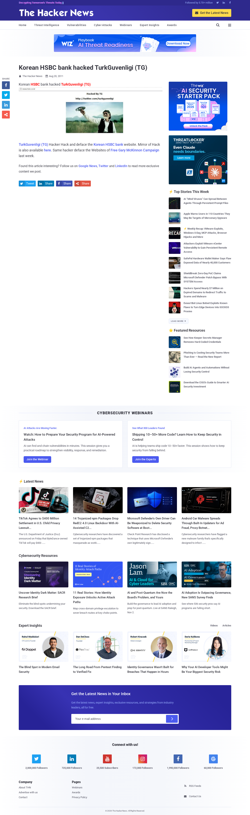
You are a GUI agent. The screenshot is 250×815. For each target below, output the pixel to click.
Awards (172, 25)
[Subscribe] (172, 719)
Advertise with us (28, 792)
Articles (226, 625)
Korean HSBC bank (108, 144)
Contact (23, 797)
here (47, 150)
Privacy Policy (79, 797)
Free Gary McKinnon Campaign (135, 150)
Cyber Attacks (103, 25)
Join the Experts (145, 459)
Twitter (103, 166)
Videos (214, 625)
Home (22, 25)
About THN (25, 787)
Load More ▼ (178, 321)
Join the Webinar (37, 459)
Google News (88, 166)
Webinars (126, 25)
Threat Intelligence (46, 25)
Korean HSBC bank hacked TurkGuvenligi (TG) (83, 67)
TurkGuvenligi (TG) (33, 144)
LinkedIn (121, 166)
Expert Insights (149, 25)
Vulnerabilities (76, 25)
